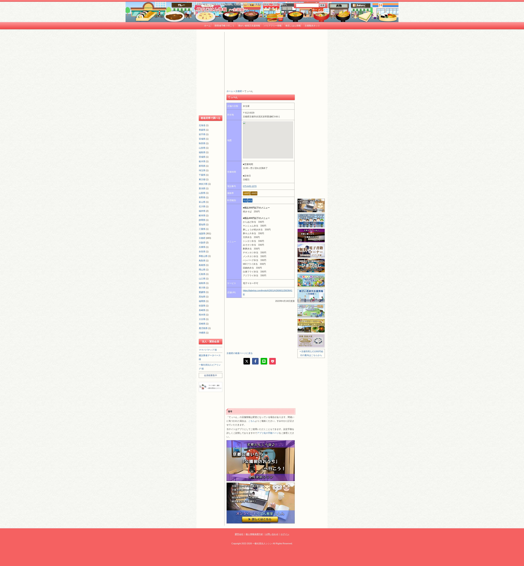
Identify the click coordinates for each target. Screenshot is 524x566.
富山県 (202, 202)
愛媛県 (202, 292)
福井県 (202, 211)
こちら (251, 421)
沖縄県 (202, 333)
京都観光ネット (312, 25)
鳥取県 (202, 260)
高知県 (202, 297)
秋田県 (202, 143)
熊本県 (202, 315)
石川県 (202, 206)
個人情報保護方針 (254, 534)
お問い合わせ (271, 534)
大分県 (202, 319)
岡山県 (202, 269)
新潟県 (202, 188)
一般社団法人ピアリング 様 (210, 367)
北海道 (202, 125)
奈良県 (202, 251)
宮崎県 (202, 324)
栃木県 (202, 161)
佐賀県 (202, 306)
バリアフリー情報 (273, 25)
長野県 (202, 197)
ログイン (285, 534)
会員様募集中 (210, 375)
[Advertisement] (261, 51)
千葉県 (202, 175)
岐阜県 (202, 215)
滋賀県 (202, 233)
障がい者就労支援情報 (249, 25)
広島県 (202, 274)
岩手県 (202, 134)
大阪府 (202, 242)
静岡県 (202, 220)
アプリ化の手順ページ (268, 433)
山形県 (202, 148)
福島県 (202, 152)
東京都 (202, 179)
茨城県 (202, 157)
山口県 (202, 278)
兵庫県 (202, 247)
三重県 (202, 229)
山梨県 (202, 193)
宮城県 (202, 139)
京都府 (238, 91)
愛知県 (202, 224)
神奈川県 (203, 184)
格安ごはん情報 (293, 25)
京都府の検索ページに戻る (240, 353)
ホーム (207, 25)
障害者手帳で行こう (224, 25)
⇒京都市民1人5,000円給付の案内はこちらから (311, 353)
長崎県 (202, 310)
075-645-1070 (250, 186)
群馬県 (202, 166)
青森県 (202, 130)
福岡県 (202, 301)
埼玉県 (202, 170)
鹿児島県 (203, 328)
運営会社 (239, 534)
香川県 (202, 287)
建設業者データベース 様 (210, 357)
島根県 (202, 265)
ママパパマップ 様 (208, 350)
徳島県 (202, 283)
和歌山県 (203, 256)
